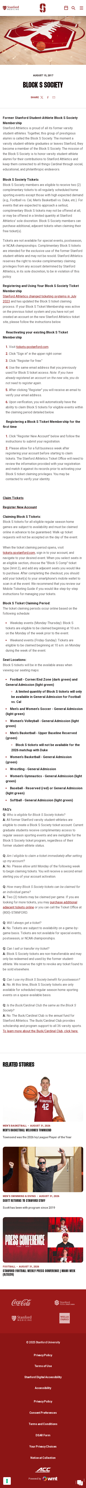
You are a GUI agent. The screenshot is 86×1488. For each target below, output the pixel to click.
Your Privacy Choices (43, 1446)
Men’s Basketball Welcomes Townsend (27, 1130)
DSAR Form (43, 1435)
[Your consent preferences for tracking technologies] (7, 1481)
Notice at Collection (43, 1457)
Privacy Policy (44, 1355)
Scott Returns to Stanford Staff (24, 1201)
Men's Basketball (15, 1125)
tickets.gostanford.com (32, 347)
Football (9, 1266)
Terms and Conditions (43, 1424)
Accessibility (44, 1388)
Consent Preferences (43, 1412)
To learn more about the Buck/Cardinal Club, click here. (40, 1031)
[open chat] (80, 1482)
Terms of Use (43, 1366)
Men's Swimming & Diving (19, 1196)
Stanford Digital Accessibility (44, 1377)
